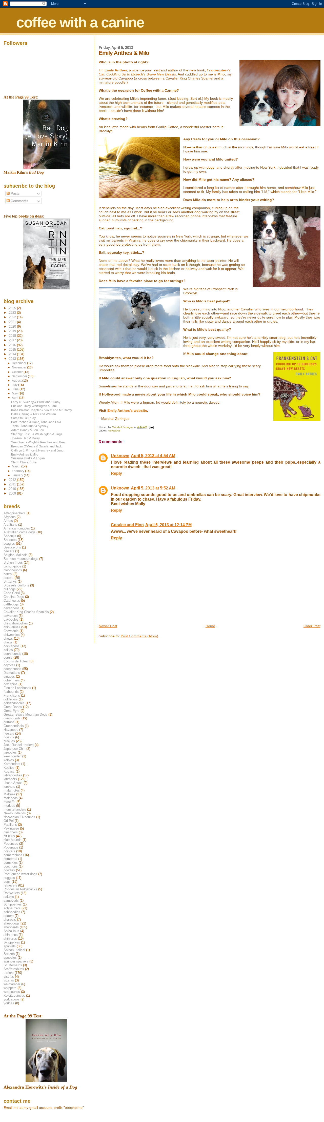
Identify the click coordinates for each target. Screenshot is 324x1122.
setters (9, 916)
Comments (19, 201)
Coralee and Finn (127, 525)
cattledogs (11, 604)
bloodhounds (13, 570)
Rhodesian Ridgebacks (20, 889)
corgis (8, 657)
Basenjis (10, 536)
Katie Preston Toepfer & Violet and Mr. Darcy (41, 410)
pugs (7, 881)
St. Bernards (13, 965)
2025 (13, 308)
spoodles (10, 957)
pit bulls (9, 836)
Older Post (311, 626)
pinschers (11, 832)
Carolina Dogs (14, 597)
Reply (116, 473)
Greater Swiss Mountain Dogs (25, 714)
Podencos (11, 843)
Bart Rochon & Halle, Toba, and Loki (36, 422)
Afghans (10, 517)
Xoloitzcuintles (14, 995)
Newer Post (108, 626)
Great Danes (13, 707)
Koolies (9, 768)
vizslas (9, 980)
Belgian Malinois (16, 555)
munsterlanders (15, 809)
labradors (10, 779)
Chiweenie (11, 631)
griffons (9, 722)
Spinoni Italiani (14, 950)
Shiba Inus (11, 931)
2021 (13, 322)
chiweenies (12, 635)
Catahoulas (12, 600)
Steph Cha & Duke (24, 462)
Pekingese (11, 828)
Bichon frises (13, 562)
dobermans (12, 680)
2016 (13, 345)
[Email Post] (151, 427)
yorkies (9, 1003)
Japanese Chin (14, 749)
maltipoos (11, 798)
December (19, 363)
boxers (8, 578)
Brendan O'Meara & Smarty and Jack (36, 446)
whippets (10, 988)
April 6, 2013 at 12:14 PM (168, 525)
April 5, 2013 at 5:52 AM (153, 488)
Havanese (11, 730)
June (15, 389)
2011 (13, 484)
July (15, 385)
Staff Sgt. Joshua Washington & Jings (36, 434)
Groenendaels (14, 726)
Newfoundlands (15, 813)
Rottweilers (12, 893)
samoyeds (11, 900)
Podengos (11, 847)
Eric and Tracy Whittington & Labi (34, 406)
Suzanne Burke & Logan (28, 458)
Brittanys (10, 581)
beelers (9, 551)
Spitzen (9, 954)
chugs (8, 642)
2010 (13, 489)
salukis (9, 897)
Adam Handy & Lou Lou (27, 430)
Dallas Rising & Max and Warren (33, 414)
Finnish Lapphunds (17, 688)
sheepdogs (11, 923)
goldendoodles (14, 703)
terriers (9, 973)
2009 (13, 493)
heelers (9, 733)
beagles (9, 543)
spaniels (10, 946)
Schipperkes (13, 904)
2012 (13, 480)
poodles (9, 870)
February (18, 471)
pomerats (10, 859)
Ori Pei (9, 821)
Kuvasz (9, 771)
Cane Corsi (12, 593)
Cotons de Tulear (16, 661)
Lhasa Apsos (13, 783)
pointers (9, 851)
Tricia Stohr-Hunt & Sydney (29, 426)
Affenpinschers (15, 513)
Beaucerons (12, 547)
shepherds (11, 927)
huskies (9, 741)
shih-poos (11, 935)
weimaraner (12, 984)
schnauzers (12, 908)
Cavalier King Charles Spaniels (26, 612)
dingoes (9, 676)
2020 (13, 326)
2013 (13, 359)
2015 (13, 349)
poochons (11, 866)
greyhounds (12, 718)
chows (8, 638)
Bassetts (10, 540)
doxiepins (10, 684)
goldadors (11, 699)
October (18, 372)
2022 (13, 317)
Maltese (9, 794)
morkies (9, 806)
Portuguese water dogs (20, 874)
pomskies (11, 862)
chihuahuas (12, 627)
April (15, 398)
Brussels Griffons (16, 585)
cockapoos (11, 646)
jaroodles (10, 752)
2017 (13, 340)
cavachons (11, 608)
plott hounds (13, 840)
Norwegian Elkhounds (19, 817)
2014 (13, 354)
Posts (14, 193)
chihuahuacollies (16, 623)
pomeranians (13, 855)
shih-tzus (10, 938)
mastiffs (9, 802)
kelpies (9, 760)
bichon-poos (12, 566)
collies (8, 650)
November (19, 367)
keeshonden (12, 756)
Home (210, 626)
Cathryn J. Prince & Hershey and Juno (37, 450)
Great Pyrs (11, 711)
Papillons (10, 824)
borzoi (8, 574)
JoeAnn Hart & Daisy (25, 438)
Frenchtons (12, 695)
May (15, 393)
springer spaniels (16, 961)
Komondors (12, 764)
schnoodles (12, 912)
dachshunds (12, 669)
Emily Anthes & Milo (24, 454)
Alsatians (10, 524)
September (20, 376)
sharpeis (10, 919)
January (18, 475)
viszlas (9, 976)
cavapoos (114, 430)
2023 (13, 312)
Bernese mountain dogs (21, 559)
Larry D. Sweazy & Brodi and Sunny (35, 402)
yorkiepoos (11, 999)
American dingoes (17, 528)
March (16, 466)
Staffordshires (14, 969)
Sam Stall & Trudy (23, 418)
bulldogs (10, 589)
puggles (9, 878)
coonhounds (12, 654)
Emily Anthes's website (127, 410)
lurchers (9, 787)
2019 (13, 331)
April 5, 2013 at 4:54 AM (153, 456)
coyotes (9, 665)
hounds (9, 737)
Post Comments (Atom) (139, 636)
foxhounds (11, 692)
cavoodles (11, 619)
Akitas (8, 521)
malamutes (12, 790)
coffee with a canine (80, 22)
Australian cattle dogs (19, 532)
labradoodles (13, 775)
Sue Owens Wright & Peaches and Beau (39, 442)
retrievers (10, 885)
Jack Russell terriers (19, 745)
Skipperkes (12, 942)
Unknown (120, 456)
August (17, 380)
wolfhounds (12, 992)
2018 (13, 336)
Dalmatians (12, 673)
